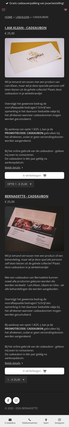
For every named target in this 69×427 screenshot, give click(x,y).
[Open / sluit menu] (3, 9)
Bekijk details (12, 167)
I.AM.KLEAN (22, 17)
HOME (8, 17)
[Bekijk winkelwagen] (65, 9)
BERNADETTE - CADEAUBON (26, 196)
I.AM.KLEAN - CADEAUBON (26, 27)
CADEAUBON (40, 17)
